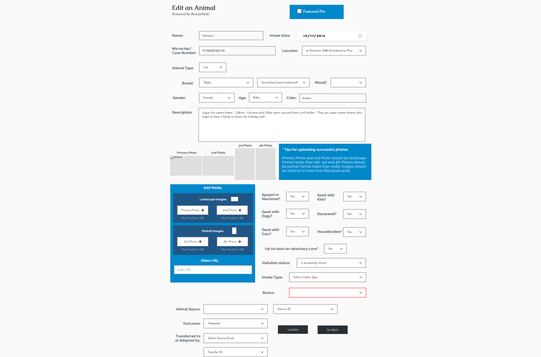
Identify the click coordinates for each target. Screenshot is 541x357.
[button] (192, 210)
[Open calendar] (360, 36)
